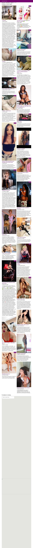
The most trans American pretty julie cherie (8, 283)
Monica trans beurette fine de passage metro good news (8, 162)
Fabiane (3, 61)
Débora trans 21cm (21, 299)
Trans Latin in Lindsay (6, 253)
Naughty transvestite (21, 49)
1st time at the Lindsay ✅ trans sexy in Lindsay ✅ (23, 21)
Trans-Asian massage (21, 237)
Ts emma (4, 20)
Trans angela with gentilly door (8, 88)
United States (8, 2)
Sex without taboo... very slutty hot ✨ (8, 343)
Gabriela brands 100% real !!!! (23, 324)
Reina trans (4, 234)
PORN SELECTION (4, 1)
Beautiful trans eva (6, 373)
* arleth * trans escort (6, 110)
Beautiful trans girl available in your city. (23, 208)
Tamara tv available (21, 148)
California (12, 2)
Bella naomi (19, 121)
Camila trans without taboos (22, 172)
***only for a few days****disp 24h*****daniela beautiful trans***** (23, 71)
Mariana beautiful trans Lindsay (23, 387)
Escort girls (3, 2)
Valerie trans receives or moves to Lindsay (24, 264)
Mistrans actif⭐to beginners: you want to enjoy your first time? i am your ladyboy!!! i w (24, 106)
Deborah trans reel (6, 190)
